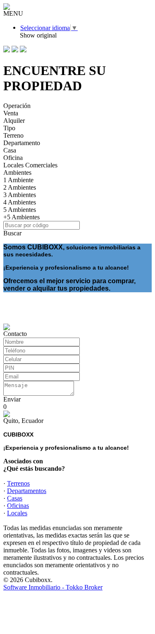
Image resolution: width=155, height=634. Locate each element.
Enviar (12, 399)
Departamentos (26, 490)
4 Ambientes (19, 202)
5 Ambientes (19, 209)
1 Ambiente (18, 179)
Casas (14, 498)
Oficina (13, 157)
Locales (17, 513)
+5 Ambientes (21, 217)
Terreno (13, 135)
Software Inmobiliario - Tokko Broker (53, 587)
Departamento (21, 142)
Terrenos (18, 483)
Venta (10, 113)
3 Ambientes (19, 194)
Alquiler (14, 120)
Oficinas (18, 505)
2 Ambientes (19, 187)
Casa (9, 150)
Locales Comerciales (30, 165)
